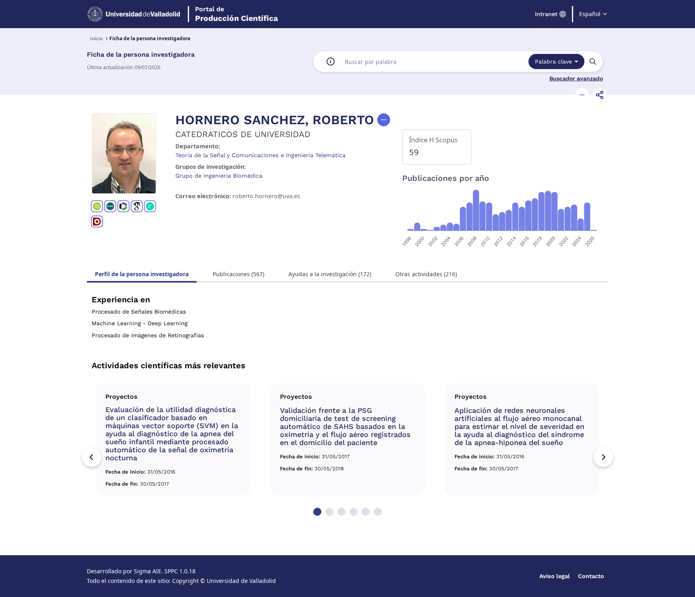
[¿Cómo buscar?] (330, 61)
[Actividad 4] (354, 512)
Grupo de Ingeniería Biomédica (218, 175)
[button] (582, 95)
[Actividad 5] (366, 512)
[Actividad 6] (378, 512)
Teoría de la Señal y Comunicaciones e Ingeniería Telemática (260, 155)
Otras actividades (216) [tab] (426, 274)
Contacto (591, 576)
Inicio (96, 38)
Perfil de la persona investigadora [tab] (142, 274)
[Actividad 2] (329, 512)
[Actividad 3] (341, 512)
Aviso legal (554, 576)
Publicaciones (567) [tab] (238, 274)
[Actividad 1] (317, 512)
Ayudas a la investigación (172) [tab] (329, 274)
